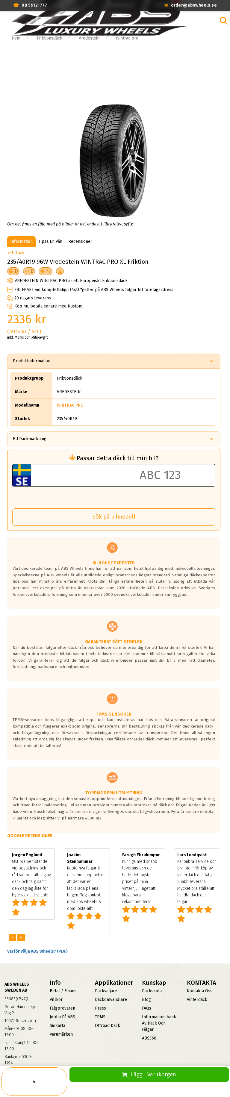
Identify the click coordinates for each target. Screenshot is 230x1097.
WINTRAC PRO (70, 405)
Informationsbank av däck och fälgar (159, 1023)
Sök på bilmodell (114, 516)
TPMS (100, 1016)
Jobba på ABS (62, 1016)
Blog (146, 999)
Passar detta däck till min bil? (118, 458)
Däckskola (152, 990)
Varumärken (61, 1034)
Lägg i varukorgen (153, 1074)
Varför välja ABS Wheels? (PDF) (37, 951)
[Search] (224, 21)
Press (100, 1008)
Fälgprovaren (62, 1008)
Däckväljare (106, 990)
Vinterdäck (197, 999)
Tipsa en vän (50, 241)
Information (21, 241)
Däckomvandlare (111, 999)
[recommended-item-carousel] (13, 937)
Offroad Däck (107, 1025)
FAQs (146, 1008)
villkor (56, 999)
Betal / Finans (63, 990)
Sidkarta (57, 1025)
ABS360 (149, 1038)
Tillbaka (19, 252)
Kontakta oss (199, 990)
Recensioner (80, 241)
